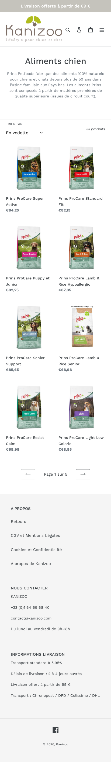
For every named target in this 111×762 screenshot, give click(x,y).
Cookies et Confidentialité (36, 549)
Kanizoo (62, 744)
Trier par (14, 124)
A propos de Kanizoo (31, 563)
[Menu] (101, 29)
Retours (18, 521)
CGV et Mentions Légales (35, 535)
